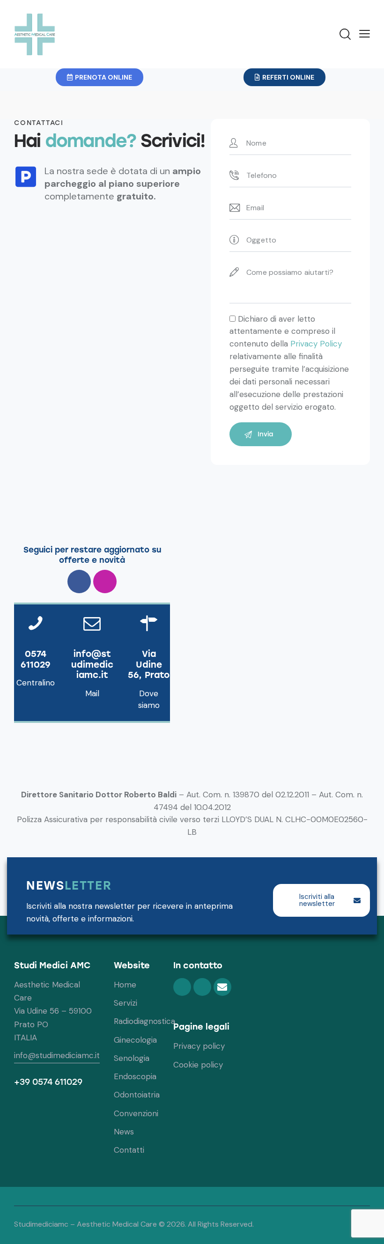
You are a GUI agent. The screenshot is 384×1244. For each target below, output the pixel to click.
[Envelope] (222, 987)
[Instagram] (105, 581)
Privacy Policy (316, 344)
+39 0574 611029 (48, 1082)
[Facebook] (79, 581)
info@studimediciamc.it (57, 1055)
